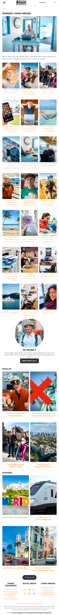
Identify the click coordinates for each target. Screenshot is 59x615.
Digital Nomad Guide (48, 587)
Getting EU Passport (48, 594)
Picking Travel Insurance (11, 591)
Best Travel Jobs (48, 589)
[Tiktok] (25, 593)
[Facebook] (25, 589)
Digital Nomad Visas (48, 592)
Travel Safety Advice (10, 598)
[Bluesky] (34, 593)
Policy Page (33, 603)
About (26, 603)
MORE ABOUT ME (28, 361)
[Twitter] (29, 593)
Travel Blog (19, 603)
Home (4, 8)
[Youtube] (29, 589)
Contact (40, 603)
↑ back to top (30, 577)
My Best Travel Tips (11, 589)
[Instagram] (34, 589)
